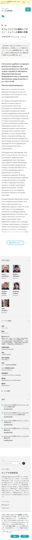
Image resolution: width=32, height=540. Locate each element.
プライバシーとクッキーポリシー (16, 530)
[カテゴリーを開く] (23, 463)
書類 (6, 25)
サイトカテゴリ (7, 463)
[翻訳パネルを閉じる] (28, 2)
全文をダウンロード (15, 243)
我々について (5, 504)
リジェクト (24, 536)
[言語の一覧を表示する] (24, 2)
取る (15, 536)
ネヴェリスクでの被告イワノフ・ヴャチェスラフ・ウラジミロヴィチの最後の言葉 (16, 413)
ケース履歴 (7, 391)
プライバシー (5, 508)
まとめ (24, 37)
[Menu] (28, 9)
